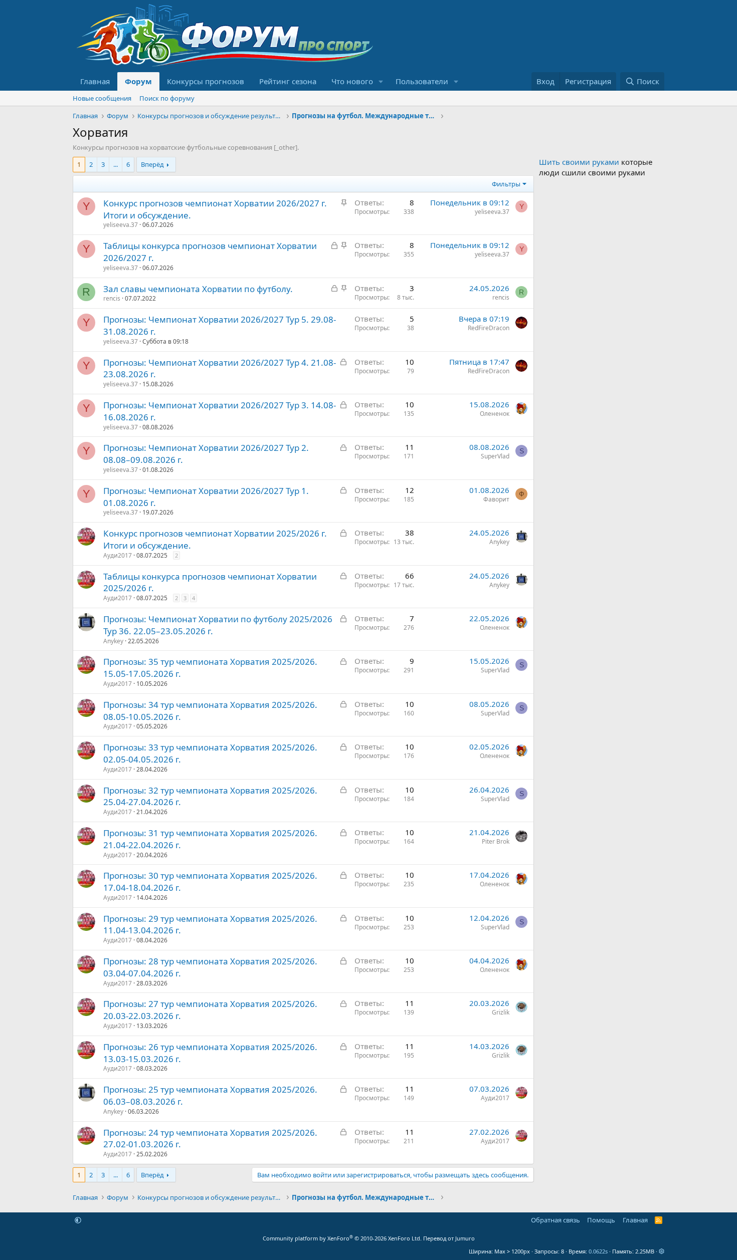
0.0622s (598, 1251)
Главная (95, 81)
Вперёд (152, 164)
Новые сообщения (102, 98)
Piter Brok (495, 841)
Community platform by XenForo (342, 1238)
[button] (381, 81)
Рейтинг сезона (287, 81)
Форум (138, 81)
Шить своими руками (579, 162)
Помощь (601, 1219)
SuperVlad (495, 456)
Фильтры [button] (506, 183)
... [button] (115, 164)
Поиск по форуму (167, 98)
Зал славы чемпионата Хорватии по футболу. (198, 289)
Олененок (494, 413)
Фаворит (496, 499)
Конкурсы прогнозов (205, 81)
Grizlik (500, 1012)
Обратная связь (555, 1219)
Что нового (352, 81)
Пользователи (422, 81)
